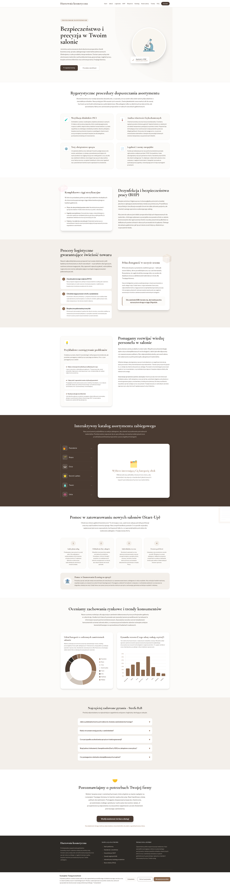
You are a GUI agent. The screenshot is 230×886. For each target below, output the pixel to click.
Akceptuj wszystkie (162, 879)
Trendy (153, 3)
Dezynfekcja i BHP (109, 853)
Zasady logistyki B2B (109, 856)
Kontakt (165, 3)
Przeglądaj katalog (69, 68)
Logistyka (118, 3)
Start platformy (107, 846)
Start (105, 3)
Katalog (136, 3)
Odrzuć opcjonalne (145, 879)
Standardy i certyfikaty (110, 850)
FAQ (158, 3)
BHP (123, 3)
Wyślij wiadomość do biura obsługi (115, 819)
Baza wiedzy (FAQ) (109, 863)
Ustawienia (130, 879)
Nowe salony (145, 3)
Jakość (111, 3)
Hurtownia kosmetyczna (74, 3)
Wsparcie (130, 3)
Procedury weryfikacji (89, 68)
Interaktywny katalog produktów (113, 859)
